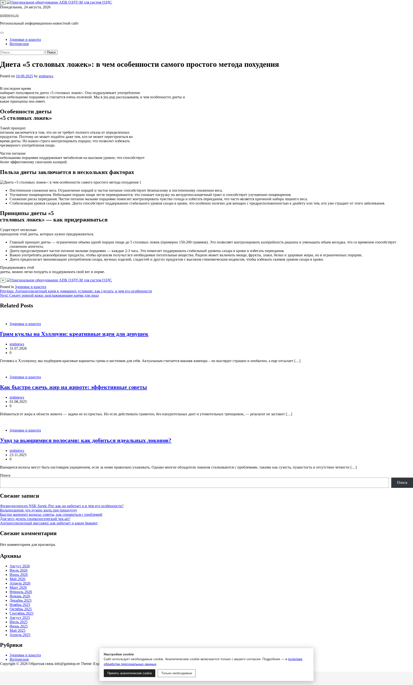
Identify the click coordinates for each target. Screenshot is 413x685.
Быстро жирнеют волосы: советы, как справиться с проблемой (51, 514)
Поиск (5, 475)
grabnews (46, 76)
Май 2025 (17, 630)
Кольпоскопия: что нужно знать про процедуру (38, 510)
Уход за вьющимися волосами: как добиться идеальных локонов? (85, 440)
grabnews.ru (9, 15)
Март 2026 (18, 587)
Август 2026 (20, 566)
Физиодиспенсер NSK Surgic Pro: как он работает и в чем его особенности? (62, 506)
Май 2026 (17, 579)
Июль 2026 (18, 570)
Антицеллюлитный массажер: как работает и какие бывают (49, 523)
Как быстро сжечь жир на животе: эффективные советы (73, 387)
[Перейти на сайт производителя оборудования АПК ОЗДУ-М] (59, 2)
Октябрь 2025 (21, 609)
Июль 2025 (18, 622)
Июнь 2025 (19, 626)
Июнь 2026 (19, 575)
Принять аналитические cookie (129, 673)
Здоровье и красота (25, 39)
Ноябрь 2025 (20, 605)
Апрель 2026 (20, 583)
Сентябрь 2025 (21, 613)
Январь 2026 (20, 596)
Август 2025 (20, 618)
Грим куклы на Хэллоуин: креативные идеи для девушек (74, 334)
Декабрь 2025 (21, 600)
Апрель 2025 (20, 635)
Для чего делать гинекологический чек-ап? (35, 519)
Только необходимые (176, 673)
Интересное (19, 44)
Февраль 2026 (21, 592)
